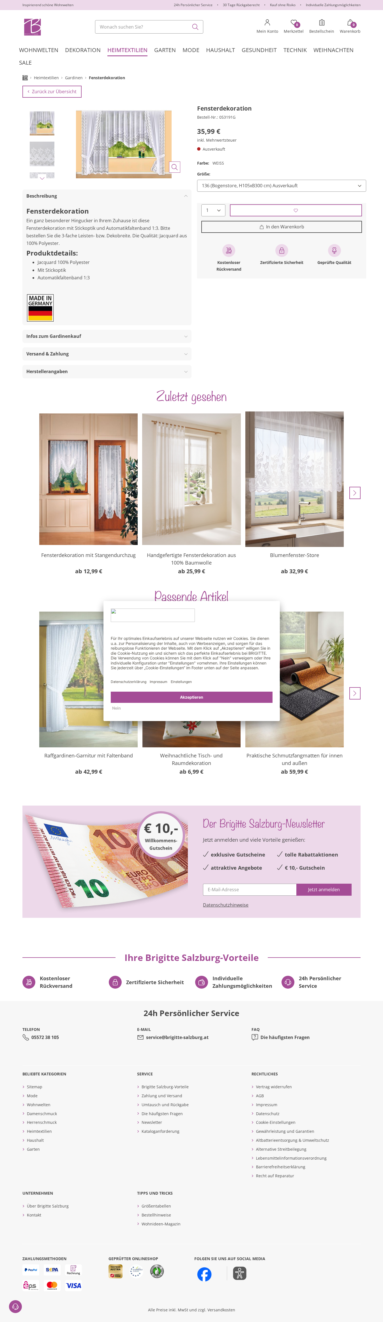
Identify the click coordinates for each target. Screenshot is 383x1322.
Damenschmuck (42, 1113)
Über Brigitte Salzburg (48, 1206)
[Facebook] (204, 1274)
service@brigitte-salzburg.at (177, 1037)
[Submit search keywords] (195, 27)
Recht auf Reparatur (275, 1175)
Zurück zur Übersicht (54, 91)
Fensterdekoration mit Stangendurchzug (88, 555)
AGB (260, 1095)
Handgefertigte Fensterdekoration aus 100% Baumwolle (191, 559)
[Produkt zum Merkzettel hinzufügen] (296, 210)
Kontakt (34, 1215)
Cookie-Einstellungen (276, 1122)
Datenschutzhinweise (225, 905)
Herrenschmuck (42, 1122)
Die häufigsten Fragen (285, 1037)
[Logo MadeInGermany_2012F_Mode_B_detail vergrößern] (40, 308)
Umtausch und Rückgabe (165, 1104)
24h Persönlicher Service (193, 5)
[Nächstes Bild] (42, 178)
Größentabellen (156, 1206)
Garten (33, 1149)
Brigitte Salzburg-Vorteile (165, 1086)
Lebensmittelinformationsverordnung (291, 1158)
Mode (32, 1095)
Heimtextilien (39, 1131)
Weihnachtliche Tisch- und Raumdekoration (191, 759)
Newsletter (152, 1122)
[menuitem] (39, 50)
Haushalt (35, 1140)
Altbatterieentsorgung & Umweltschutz (292, 1140)
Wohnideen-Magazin (161, 1224)
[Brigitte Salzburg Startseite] (32, 27)
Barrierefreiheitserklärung (280, 1166)
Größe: (203, 174)
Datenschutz (268, 1113)
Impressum (266, 1104)
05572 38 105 (45, 1037)
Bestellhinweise (156, 1215)
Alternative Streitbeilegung (281, 1149)
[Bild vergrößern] (174, 167)
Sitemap (34, 1086)
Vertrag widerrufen (274, 1086)
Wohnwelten (38, 1104)
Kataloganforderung (160, 1131)
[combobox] (149, 27)
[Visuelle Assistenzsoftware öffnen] (237, 1273)
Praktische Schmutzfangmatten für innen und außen (294, 759)
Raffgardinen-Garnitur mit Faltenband (88, 755)
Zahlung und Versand (162, 1095)
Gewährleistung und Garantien (285, 1131)
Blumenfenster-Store (294, 555)
